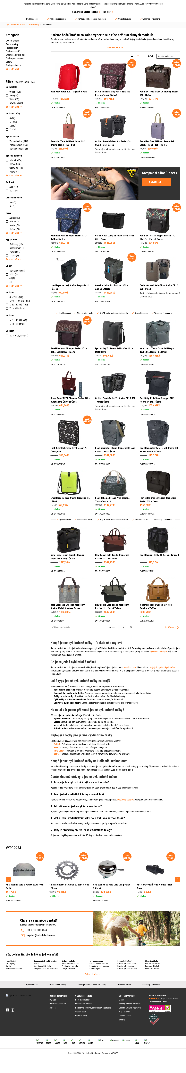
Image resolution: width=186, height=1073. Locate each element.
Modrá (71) (14, 225)
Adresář (53, 1008)
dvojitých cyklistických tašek (162, 667)
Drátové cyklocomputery (99, 963)
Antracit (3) (14, 217)
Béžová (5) (14, 221)
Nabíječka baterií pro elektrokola (46, 968)
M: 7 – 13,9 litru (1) (18, 320)
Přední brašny (12, 47)
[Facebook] (7, 1010)
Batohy (9, 61)
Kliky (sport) (10, 963)
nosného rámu (130, 667)
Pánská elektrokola (152, 966)
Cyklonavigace (95, 968)
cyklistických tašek (158, 651)
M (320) (13, 122)
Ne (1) (12, 206)
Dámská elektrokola (152, 963)
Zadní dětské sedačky (70, 966)
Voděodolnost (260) (18, 145)
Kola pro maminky (152, 968)
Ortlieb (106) (15, 91)
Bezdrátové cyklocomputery (100, 966)
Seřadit (151, 56)
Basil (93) (13, 95)
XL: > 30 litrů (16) (17, 308)
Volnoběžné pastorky (14, 968)
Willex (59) (14, 99)
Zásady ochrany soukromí (130, 1004)
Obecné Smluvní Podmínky (130, 1008)
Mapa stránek (124, 1012)
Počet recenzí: (169, 998)
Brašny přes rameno (15, 58)
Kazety (8, 966)
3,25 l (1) (13, 274)
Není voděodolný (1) (18, 148)
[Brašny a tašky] (7, 24)
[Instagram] (12, 1010)
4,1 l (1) (12, 282)
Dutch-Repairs (125, 1015)
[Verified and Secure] (154, 1019)
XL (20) (12, 129)
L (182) (12, 125)
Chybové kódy (81, 1015)
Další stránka (171, 627)
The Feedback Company (158, 1002)
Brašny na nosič (13, 51)
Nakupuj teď (155, 182)
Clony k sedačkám (68, 968)
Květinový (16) (16, 244)
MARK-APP (114, 1053)
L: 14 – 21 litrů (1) (17, 323)
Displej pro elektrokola (42, 966)
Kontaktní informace (83, 1004)
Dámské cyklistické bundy (127, 968)
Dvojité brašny (12, 40)
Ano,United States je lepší (85, 11)
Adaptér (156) (15, 160)
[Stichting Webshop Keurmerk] (160, 1008)
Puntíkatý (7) (15, 251)
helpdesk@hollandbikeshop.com (41, 935)
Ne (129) (13, 190)
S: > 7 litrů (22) (16, 297)
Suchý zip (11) (16, 168)
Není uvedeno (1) (17, 270)
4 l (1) (12, 278)
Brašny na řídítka (13, 65)
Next (177, 879)
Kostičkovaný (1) (17, 248)
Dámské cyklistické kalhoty (127, 966)
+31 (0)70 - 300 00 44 (37, 930)
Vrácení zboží (80, 1012)
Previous (8, 879)
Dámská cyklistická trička (126, 963)
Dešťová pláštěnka (125, 799)
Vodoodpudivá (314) (18, 141)
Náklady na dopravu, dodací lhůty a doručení (93, 1008)
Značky (122, 1020)
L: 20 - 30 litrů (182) (18, 304)
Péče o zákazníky (82, 1000)
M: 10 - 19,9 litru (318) (19, 301)
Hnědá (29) (14, 229)
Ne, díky (107, 11)
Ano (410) (13, 186)
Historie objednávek (58, 1004)
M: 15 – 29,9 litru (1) (18, 335)
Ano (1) (12, 202)
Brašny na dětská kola (15, 54)
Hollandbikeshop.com (93, 1053)
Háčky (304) (14, 164)
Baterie (36, 963)
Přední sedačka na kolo (70, 963)
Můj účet (53, 1000)
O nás (121, 1000)
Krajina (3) (14, 255)
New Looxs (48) (16, 103)
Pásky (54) (14, 171)
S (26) (12, 118)
